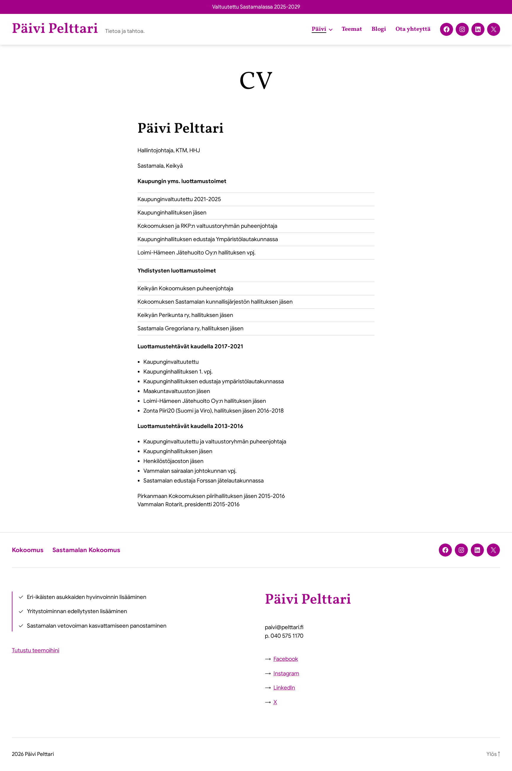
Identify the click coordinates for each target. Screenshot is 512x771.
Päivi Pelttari (55, 29)
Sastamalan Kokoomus (86, 550)
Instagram (286, 673)
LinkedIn (284, 687)
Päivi (319, 29)
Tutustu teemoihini (35, 650)
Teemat (352, 29)
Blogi (379, 29)
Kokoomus (28, 550)
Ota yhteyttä (413, 29)
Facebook (285, 658)
